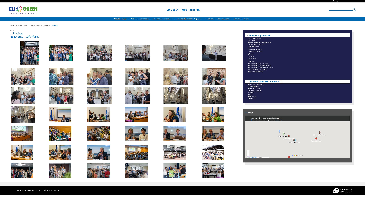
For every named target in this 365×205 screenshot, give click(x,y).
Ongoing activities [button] (241, 19)
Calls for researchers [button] (140, 19)
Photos (251, 56)
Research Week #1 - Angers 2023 (41, 25)
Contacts (19, 190)
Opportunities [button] (223, 19)
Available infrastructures (257, 70)
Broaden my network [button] (161, 19)
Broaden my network (22, 25)
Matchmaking (253, 41)
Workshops (252, 59)
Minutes (251, 61)
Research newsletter (255, 72)
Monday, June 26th (255, 52)
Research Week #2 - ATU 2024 (258, 64)
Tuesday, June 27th (255, 49)
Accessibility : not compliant (49, 190)
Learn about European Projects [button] (187, 19)
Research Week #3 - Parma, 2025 (259, 66)
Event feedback (254, 47)
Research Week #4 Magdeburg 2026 (260, 68)
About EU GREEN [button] (120, 19)
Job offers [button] (208, 19)
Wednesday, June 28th (256, 44)
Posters (251, 54)
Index (12, 25)
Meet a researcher (254, 39)
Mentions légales (31, 190)
